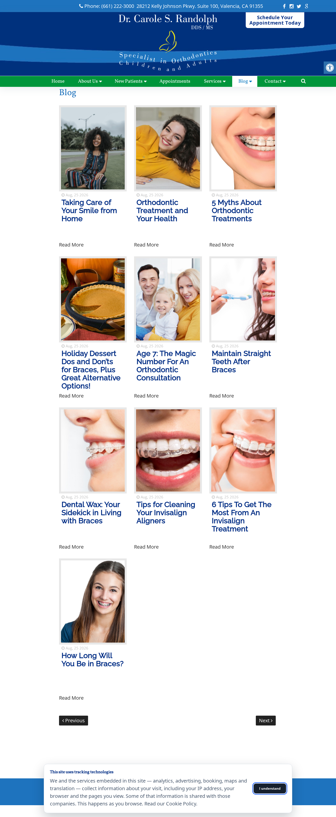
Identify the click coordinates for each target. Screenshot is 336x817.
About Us (88, 81)
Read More (71, 244)
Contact (273, 81)
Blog (243, 81)
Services (213, 81)
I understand (270, 788)
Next (265, 720)
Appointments (174, 81)
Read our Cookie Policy (170, 803)
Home (57, 81)
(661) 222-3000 (117, 6)
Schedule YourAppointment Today (275, 20)
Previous (74, 720)
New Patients (129, 81)
